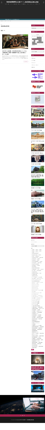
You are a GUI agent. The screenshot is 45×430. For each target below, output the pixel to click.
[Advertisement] (22, 12)
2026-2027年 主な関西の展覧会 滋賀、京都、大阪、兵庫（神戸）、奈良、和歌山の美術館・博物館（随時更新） (37, 176)
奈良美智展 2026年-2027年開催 (36, 234)
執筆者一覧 (33, 67)
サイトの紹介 (33, 60)
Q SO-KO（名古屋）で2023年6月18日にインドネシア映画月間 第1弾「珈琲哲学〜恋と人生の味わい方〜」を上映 (14, 52)
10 (40, 39)
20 (34, 42)
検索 (32, 349)
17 (40, 40)
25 (42, 42)
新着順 (2, 30)
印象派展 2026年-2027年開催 (36, 198)
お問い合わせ (33, 58)
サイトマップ (33, 62)
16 (39, 40)
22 (37, 42)
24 (40, 42)
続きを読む (26, 61)
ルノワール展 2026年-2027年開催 (36, 223)
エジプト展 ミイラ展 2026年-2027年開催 (37, 142)
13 (34, 40)
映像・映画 (26, 35)
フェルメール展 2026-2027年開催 (36, 130)
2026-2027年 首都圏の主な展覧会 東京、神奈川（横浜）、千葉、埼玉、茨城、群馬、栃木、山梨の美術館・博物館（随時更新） (37, 211)
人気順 (4, 30)
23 (39, 42)
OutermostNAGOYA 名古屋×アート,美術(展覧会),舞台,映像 (22, 2)
